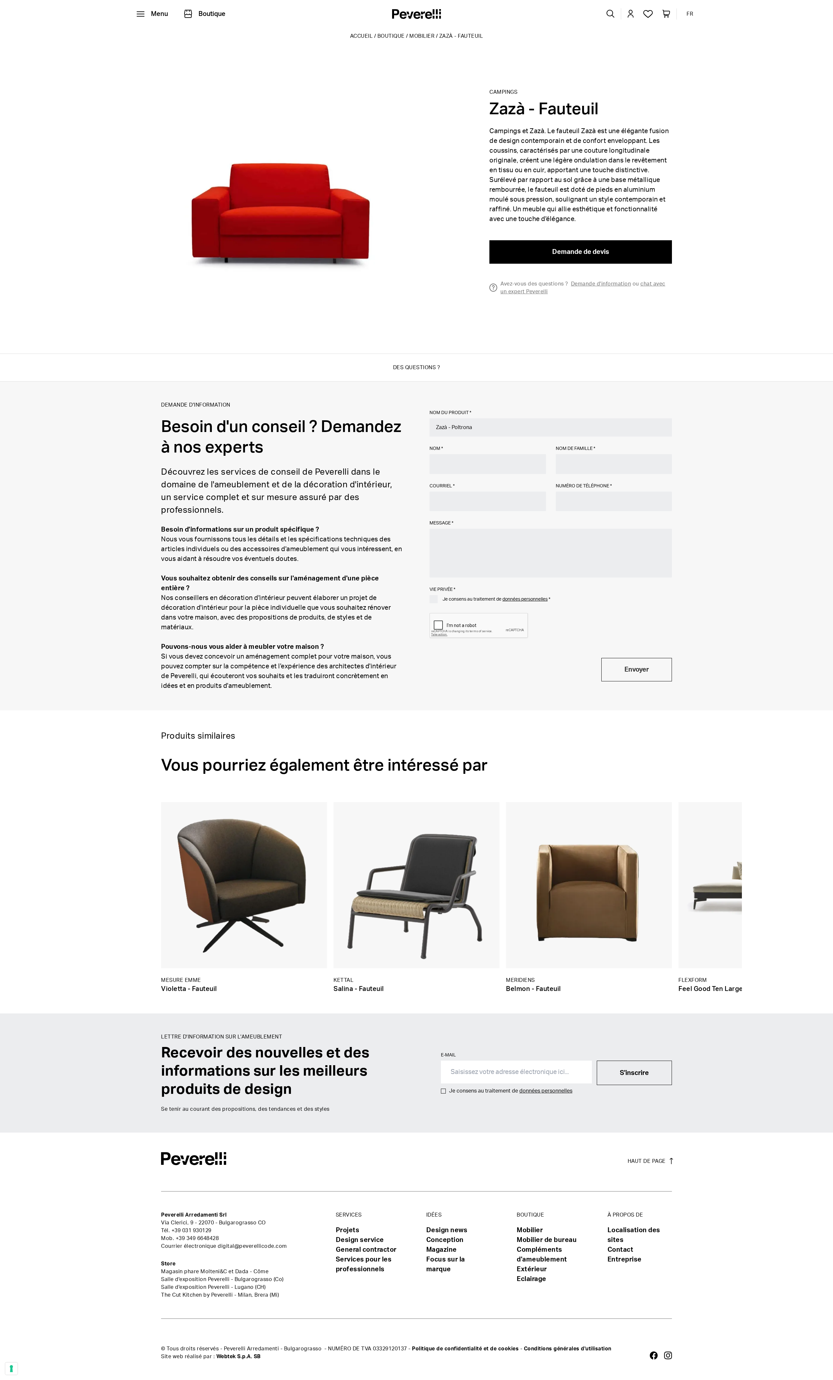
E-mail (448, 1055)
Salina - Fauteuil (359, 989)
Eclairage (531, 1279)
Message (441, 523)
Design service (360, 1240)
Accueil (361, 36)
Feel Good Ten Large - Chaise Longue (737, 989)
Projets (348, 1230)
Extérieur (532, 1269)
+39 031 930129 (191, 1230)
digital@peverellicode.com (252, 1246)
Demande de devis (580, 252)
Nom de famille (575, 448)
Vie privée (442, 589)
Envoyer (636, 669)
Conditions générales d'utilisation (567, 1348)
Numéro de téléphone (584, 486)
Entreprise (625, 1259)
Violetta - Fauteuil (189, 989)
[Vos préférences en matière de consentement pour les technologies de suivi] (11, 1368)
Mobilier (421, 36)
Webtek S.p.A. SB (238, 1356)
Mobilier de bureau (547, 1240)
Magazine (441, 1250)
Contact (621, 1250)
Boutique (391, 36)
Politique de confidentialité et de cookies (465, 1348)
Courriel (442, 486)
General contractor (366, 1250)
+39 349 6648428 (197, 1238)
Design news (447, 1230)
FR (690, 14)
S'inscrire (634, 1073)
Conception (445, 1240)
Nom (436, 448)
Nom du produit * (450, 413)
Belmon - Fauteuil (533, 989)
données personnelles (525, 599)
